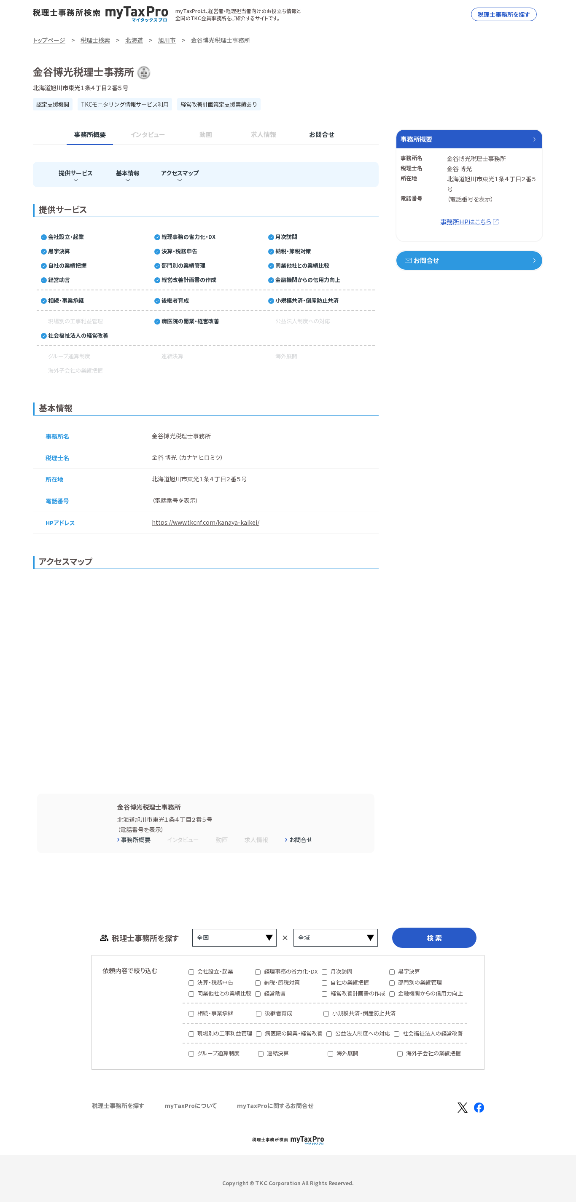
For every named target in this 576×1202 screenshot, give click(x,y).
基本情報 (128, 173)
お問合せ (321, 134)
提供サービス (76, 173)
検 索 (434, 938)
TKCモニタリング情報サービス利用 (125, 104)
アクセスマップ (180, 173)
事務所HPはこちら (465, 221)
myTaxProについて (190, 1105)
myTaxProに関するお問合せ (275, 1105)
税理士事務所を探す (504, 14)
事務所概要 (90, 134)
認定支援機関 (52, 104)
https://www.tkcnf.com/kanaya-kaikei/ (205, 522)
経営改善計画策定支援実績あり (218, 104)
